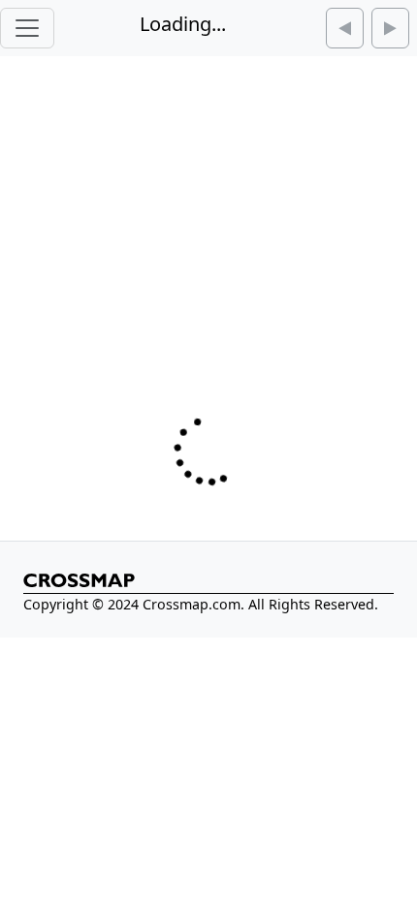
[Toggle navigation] (27, 28)
